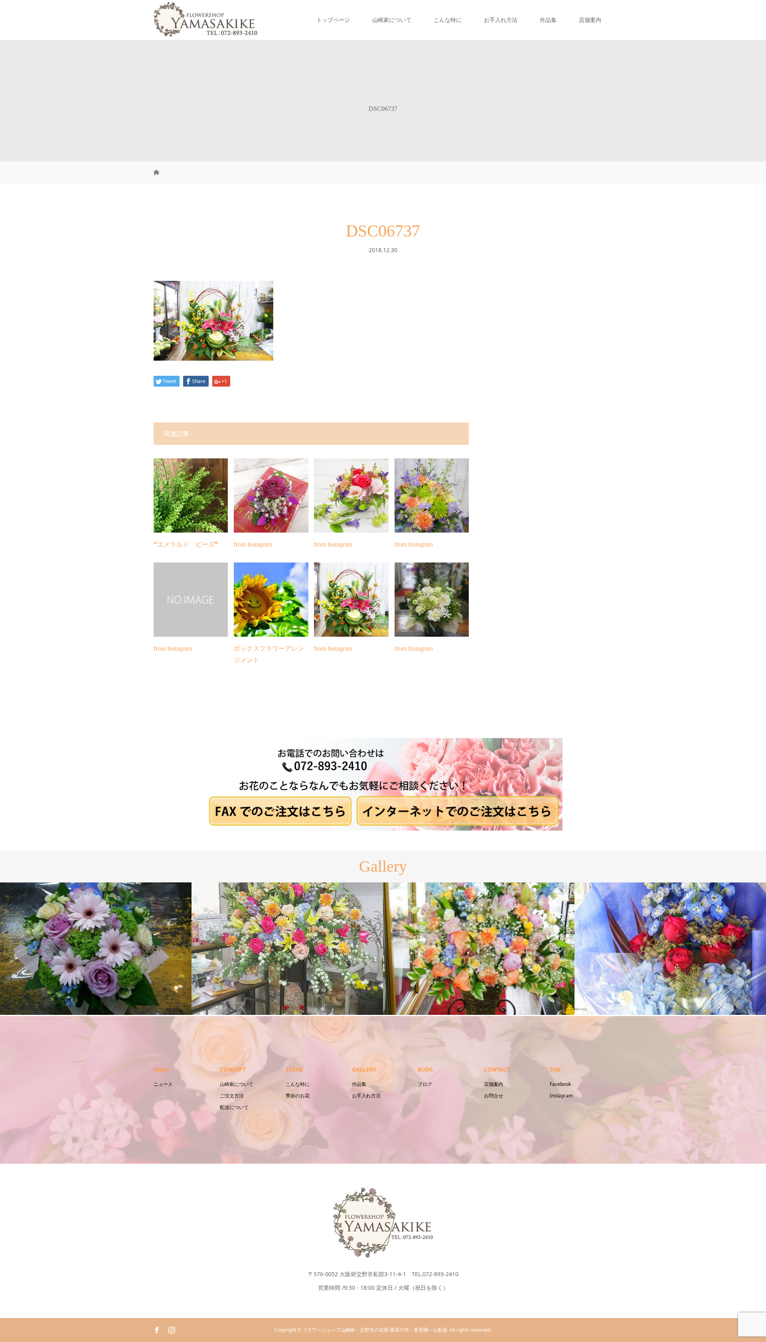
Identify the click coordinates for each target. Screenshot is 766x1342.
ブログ (425, 1084)
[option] (99, 948)
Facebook (560, 1084)
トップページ (333, 20)
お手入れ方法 (500, 20)
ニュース (163, 1084)
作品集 (548, 20)
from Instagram (253, 544)
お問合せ (493, 1095)
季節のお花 (298, 1095)
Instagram (561, 1095)
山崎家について (391, 20)
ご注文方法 (232, 1095)
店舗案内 (590, 20)
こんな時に (448, 20)
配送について (234, 1107)
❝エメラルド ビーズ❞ (186, 544)
